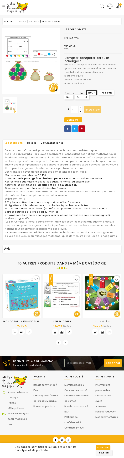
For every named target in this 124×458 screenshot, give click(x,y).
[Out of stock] (95, 332)
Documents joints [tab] (52, 142)
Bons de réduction (105, 411)
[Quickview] (29, 332)
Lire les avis (71, 38)
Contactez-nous (74, 427)
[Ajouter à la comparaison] (22, 332)
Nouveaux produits (44, 406)
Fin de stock (92, 109)
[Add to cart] (15, 332)
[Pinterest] (81, 128)
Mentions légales (74, 385)
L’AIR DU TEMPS (62, 321)
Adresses (100, 406)
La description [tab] (14, 142)
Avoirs (98, 401)
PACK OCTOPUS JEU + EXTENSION (22, 321)
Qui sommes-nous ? (76, 390)
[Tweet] (75, 128)
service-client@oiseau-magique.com (18, 419)
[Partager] (67, 128)
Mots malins (102, 321)
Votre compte (104, 376)
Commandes (103, 395)
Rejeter (104, 452)
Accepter (103, 447)
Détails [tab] (31, 142)
